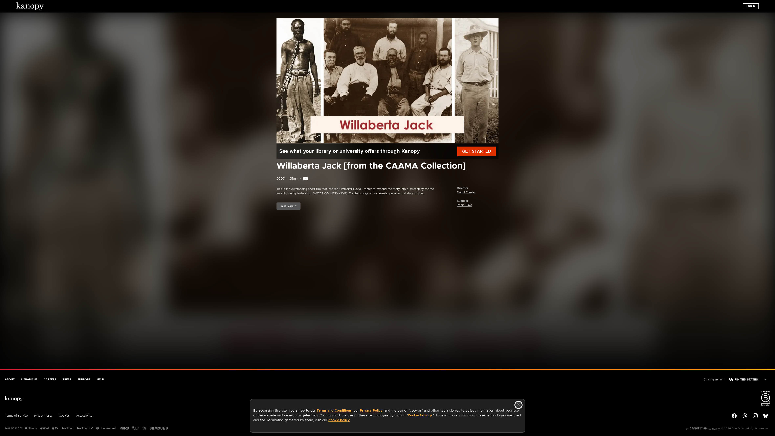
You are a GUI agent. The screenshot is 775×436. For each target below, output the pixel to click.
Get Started (476, 151)
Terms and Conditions (334, 410)
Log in (751, 6)
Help (100, 379)
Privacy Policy (371, 410)
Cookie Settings (420, 415)
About (10, 379)
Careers (50, 379)
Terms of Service (16, 415)
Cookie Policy (339, 420)
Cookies (64, 415)
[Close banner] (518, 405)
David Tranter (466, 192)
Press (67, 379)
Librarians (29, 379)
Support (84, 379)
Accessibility (84, 415)
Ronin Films (464, 205)
